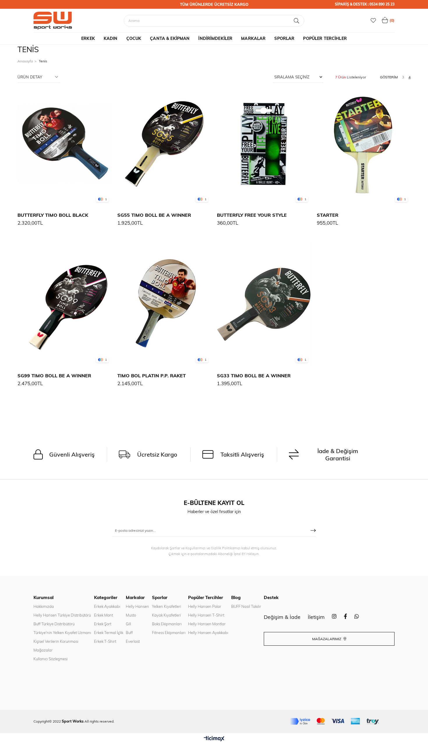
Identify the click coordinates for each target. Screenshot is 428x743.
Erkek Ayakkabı (107, 606)
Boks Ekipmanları (167, 623)
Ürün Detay (29, 77)
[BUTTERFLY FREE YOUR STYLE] (264, 144)
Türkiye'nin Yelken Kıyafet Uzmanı (62, 632)
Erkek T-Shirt (105, 641)
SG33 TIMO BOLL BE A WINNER (254, 375)
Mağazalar (43, 650)
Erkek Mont (103, 615)
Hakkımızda (43, 606)
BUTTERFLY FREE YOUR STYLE (252, 215)
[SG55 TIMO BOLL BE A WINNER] (164, 144)
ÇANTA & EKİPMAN (170, 38)
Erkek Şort (102, 623)
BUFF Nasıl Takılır (246, 606)
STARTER (327, 215)
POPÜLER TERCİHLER (324, 38)
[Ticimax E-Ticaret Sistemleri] (214, 739)
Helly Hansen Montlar (207, 623)
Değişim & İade (282, 617)
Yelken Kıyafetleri (166, 606)
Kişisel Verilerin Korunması (55, 641)
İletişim (316, 617)
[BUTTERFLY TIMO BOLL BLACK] (64, 144)
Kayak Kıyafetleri (166, 615)
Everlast (133, 641)
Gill (128, 623)
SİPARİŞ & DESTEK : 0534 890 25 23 (365, 4)
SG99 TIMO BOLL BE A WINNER (54, 375)
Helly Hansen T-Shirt (206, 615)
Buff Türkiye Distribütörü (54, 623)
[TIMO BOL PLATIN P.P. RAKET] (164, 304)
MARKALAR (253, 38)
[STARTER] (364, 144)
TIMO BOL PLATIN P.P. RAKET (151, 375)
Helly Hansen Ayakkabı (208, 632)
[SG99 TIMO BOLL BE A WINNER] (64, 304)
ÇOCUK (134, 38)
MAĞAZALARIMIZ (327, 639)
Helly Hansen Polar (204, 606)
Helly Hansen (137, 606)
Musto (131, 615)
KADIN (111, 38)
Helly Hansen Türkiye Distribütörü (62, 615)
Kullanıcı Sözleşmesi (50, 658)
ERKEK (88, 38)
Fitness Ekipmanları (168, 632)
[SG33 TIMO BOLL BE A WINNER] (264, 304)
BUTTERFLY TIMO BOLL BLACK (52, 215)
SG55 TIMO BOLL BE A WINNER (154, 215)
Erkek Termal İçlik (108, 632)
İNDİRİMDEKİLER (215, 38)
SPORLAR (284, 38)
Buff (129, 632)
